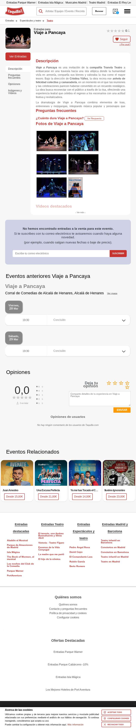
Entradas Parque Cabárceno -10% (68, 664)
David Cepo (76, 552)
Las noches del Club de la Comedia (20, 565)
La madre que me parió (51, 554)
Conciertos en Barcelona (115, 552)
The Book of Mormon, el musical (20, 558)
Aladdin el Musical (17, 540)
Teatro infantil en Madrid (115, 557)
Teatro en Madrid (110, 561)
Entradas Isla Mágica (50, 2)
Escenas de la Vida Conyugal (49, 548)
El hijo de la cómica (49, 559)
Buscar (99, 11)
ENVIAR (122, 410)
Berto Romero (77, 566)
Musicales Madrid (76, 2)
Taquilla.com (12, 8)
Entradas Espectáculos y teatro (84, 531)
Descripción (15, 68)
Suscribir (118, 253)
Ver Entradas (18, 56)
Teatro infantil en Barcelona (110, 541)
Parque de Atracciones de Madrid (20, 546)
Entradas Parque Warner (20, 2)
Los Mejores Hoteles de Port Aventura (68, 689)
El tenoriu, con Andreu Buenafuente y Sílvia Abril (51, 535)
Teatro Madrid (97, 2)
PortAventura (14, 575)
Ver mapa (112, 293)
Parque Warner (15, 571)
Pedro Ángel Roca (79, 547)
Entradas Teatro (52, 524)
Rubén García (77, 561)
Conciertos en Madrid (113, 547)
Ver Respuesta (94, 118)
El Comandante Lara (80, 557)
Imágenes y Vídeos (15, 92)
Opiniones (14, 84)
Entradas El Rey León (121, 2)
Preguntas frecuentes (14, 76)
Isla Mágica (13, 552)
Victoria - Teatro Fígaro (51, 543)
